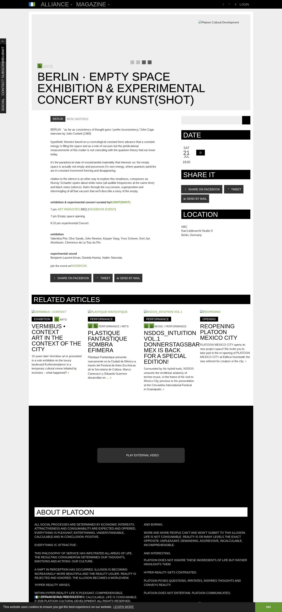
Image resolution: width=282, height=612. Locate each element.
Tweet (105, 278)
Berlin (58, 118)
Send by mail (129, 278)
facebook (79, 265)
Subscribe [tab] (3, 70)
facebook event (102, 209)
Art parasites (69, 209)
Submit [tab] (3, 52)
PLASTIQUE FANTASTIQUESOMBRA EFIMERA (107, 341)
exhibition (42, 319)
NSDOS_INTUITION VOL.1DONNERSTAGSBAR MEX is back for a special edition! (172, 347)
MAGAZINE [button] (92, 4)
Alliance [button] (55, 4)
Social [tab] (3, 104)
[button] (200, 152)
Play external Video (142, 455)
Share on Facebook (73, 278)
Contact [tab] (3, 87)
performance (101, 319)
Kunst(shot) (120, 202)
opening (209, 319)
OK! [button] (268, 607)
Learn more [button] (123, 607)
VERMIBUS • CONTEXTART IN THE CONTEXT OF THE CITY (56, 337)
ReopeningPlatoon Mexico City (218, 332)
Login (244, 4)
